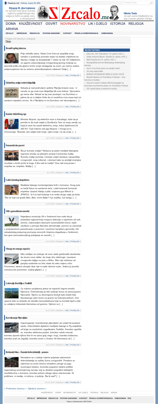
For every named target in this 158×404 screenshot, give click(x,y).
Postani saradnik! (51, 33)
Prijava (69, 401)
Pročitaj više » (75, 75)
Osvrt (51, 24)
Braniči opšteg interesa (16, 48)
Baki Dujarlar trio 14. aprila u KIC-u (101, 60)
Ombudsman (107, 33)
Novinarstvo (72, 24)
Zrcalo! (10, 33)
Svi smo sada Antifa (95, 71)
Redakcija (35, 33)
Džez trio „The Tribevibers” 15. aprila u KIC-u (105, 54)
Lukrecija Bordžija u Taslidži (19, 283)
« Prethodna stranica (14, 388)
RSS (129, 398)
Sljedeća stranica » (37, 388)
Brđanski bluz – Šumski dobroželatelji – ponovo (27, 352)
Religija (136, 24)
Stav (67, 75)
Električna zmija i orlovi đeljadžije (20, 82)
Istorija (117, 24)
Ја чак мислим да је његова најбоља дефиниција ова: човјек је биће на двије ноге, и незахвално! (20, 13)
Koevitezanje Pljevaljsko (16, 317)
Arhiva (12, 29)
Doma (11, 24)
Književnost (30, 24)
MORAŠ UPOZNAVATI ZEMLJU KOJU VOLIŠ (105, 74)
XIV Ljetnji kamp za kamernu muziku (102, 89)
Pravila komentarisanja (86, 33)
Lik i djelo (97, 24)
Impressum (22, 33)
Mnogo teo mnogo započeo (18, 248)
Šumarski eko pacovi (15, 145)
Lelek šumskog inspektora (17, 179)
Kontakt (67, 33)
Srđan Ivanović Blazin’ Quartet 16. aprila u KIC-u (107, 57)
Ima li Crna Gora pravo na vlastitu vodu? (103, 68)
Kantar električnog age (16, 114)
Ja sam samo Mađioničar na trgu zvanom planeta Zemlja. (138, 16)
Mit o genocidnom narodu (17, 211)
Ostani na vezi (13, 3)
